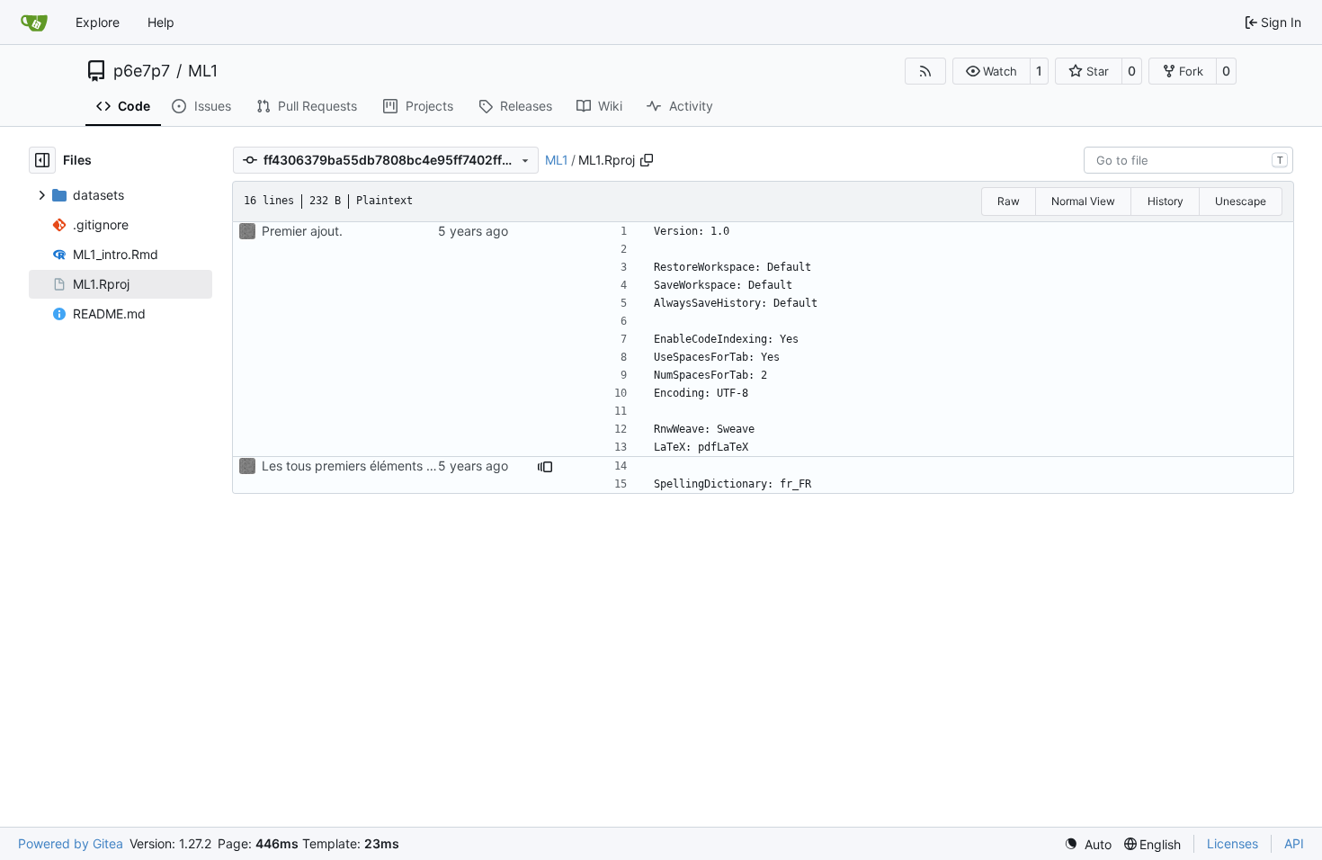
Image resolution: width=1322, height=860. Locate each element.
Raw (1008, 201)
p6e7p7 (141, 71)
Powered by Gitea (70, 843)
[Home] (34, 22)
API (1294, 843)
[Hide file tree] (42, 160)
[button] (991, 71)
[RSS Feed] (925, 71)
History (1166, 201)
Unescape (1240, 201)
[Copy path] (646, 160)
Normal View (1083, 201)
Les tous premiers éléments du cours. (371, 465)
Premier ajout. (302, 230)
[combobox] (1188, 160)
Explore (98, 22)
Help (160, 22)
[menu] (1088, 844)
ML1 (203, 71)
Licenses (1232, 843)
